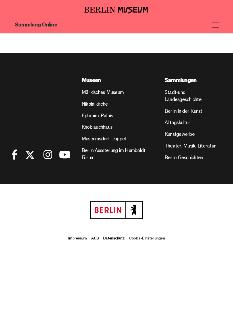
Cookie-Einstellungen (147, 238)
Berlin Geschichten (184, 157)
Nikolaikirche (95, 104)
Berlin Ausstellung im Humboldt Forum (113, 154)
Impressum (77, 238)
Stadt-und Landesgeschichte (183, 96)
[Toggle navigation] (215, 25)
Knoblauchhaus (97, 127)
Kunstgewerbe (180, 134)
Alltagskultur (177, 122)
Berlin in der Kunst (183, 111)
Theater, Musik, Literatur (190, 146)
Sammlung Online (36, 24)
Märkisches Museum (103, 92)
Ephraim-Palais (97, 115)
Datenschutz (113, 238)
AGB (95, 238)
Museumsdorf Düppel (104, 139)
